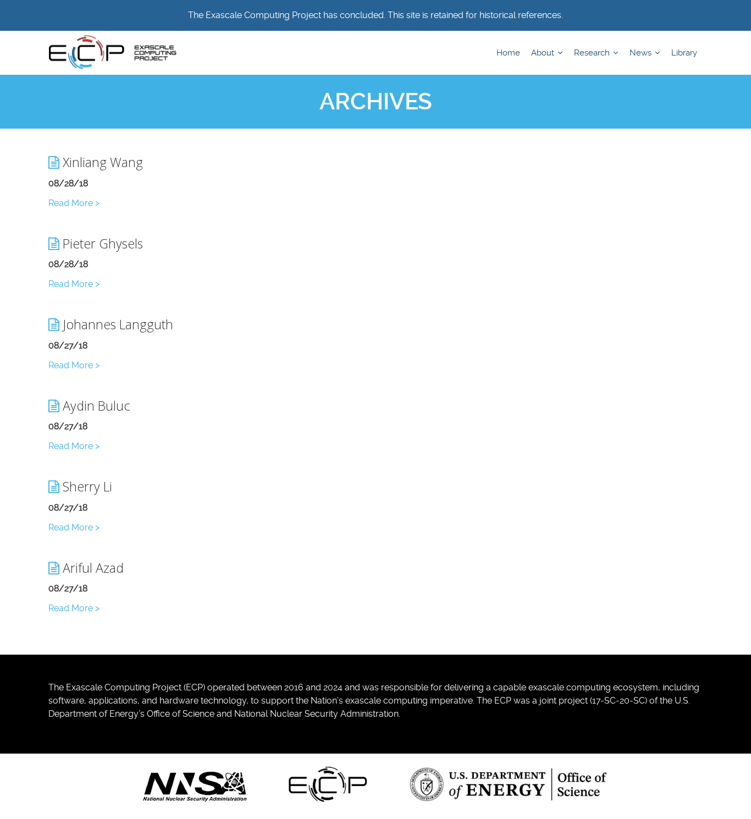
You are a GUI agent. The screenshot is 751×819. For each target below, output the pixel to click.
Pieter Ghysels (101, 243)
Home (508, 53)
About (543, 53)
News (641, 53)
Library (684, 53)
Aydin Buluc (94, 405)
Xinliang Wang (101, 162)
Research (593, 53)
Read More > (74, 203)
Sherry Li (85, 486)
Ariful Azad (91, 568)
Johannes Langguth (116, 324)
